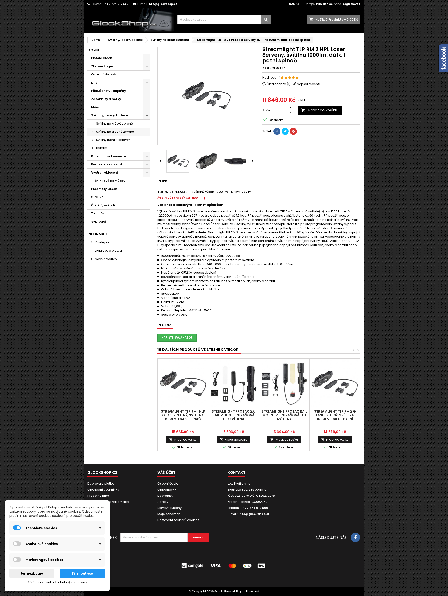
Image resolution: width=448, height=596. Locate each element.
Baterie (101, 148)
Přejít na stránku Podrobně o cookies (57, 582)
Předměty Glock (104, 189)
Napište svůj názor (177, 337)
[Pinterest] (293, 131)
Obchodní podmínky (103, 489)
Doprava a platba (108, 250)
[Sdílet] (276, 131)
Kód (265, 68)
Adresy (163, 502)
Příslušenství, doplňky (108, 91)
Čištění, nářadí (103, 205)
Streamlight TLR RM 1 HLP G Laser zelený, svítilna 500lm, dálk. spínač (183, 415)
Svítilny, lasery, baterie (109, 115)
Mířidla (97, 107)
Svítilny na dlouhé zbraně (115, 131)
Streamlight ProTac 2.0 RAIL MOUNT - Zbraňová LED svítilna (234, 415)
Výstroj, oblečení (104, 172)
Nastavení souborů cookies (178, 520)
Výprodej (98, 221)
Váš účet (166, 472)
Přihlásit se (324, 4)
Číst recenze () (278, 84)
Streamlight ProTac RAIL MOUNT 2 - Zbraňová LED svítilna (284, 415)
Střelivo (97, 197)
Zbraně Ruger (102, 66)
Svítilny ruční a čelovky (113, 140)
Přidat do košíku (319, 110)
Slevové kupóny (170, 508)
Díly (94, 82)
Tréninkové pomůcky (108, 180)
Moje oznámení (169, 514)
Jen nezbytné (31, 573)
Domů (93, 50)
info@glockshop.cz (162, 4)
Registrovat (351, 4)
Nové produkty (105, 259)
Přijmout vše (82, 573)
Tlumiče (97, 213)
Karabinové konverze (108, 156)
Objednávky (167, 489)
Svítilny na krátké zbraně (114, 123)
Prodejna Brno (105, 242)
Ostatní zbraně (103, 74)
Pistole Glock (101, 58)
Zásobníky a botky (106, 99)
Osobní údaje (168, 483)
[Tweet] (285, 131)
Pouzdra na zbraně (106, 164)
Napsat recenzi (308, 84)
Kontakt (236, 472)
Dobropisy (165, 495)
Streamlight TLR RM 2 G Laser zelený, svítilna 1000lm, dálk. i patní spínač (335, 417)
